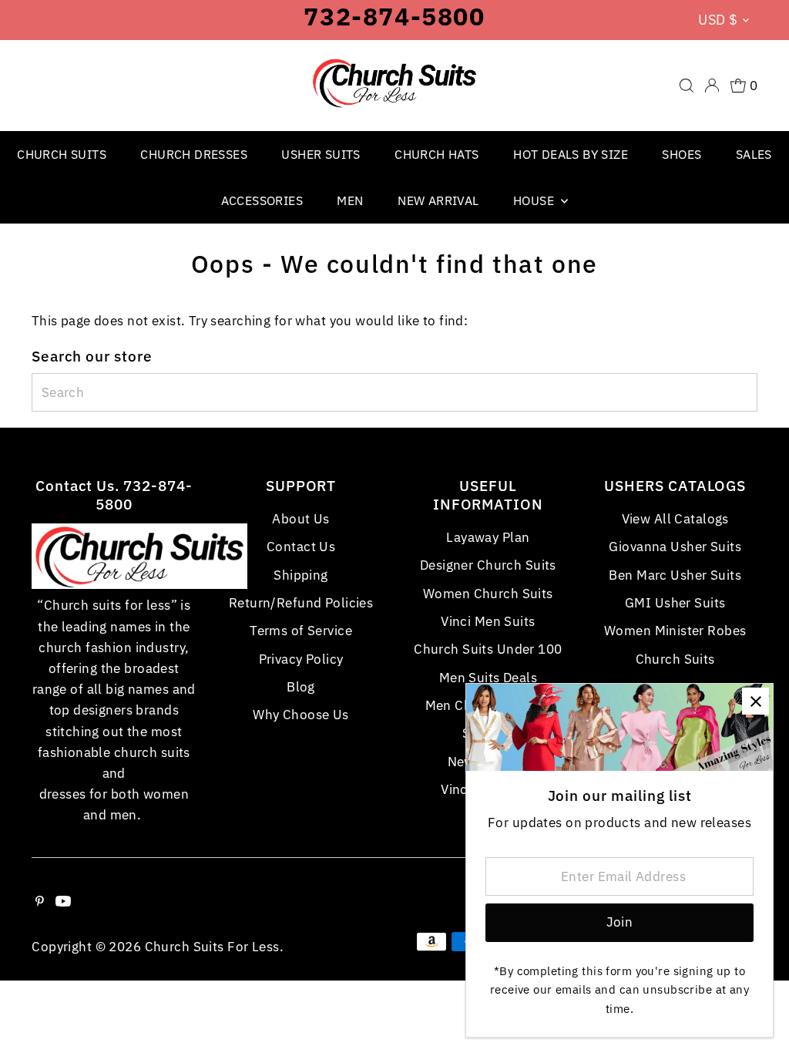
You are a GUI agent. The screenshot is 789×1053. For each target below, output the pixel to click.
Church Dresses (193, 154)
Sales (754, 154)
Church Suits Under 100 (488, 649)
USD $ (717, 20)
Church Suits (61, 154)
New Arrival (438, 200)
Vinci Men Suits (488, 621)
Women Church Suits (488, 593)
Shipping (300, 575)
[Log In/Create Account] (712, 86)
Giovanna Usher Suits (675, 546)
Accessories (262, 200)
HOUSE (535, 200)
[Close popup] (755, 701)
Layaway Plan (487, 537)
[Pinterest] (40, 901)
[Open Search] (686, 86)
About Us (300, 518)
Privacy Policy (301, 659)
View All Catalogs (675, 518)
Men (350, 200)
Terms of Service (301, 630)
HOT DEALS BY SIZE (570, 154)
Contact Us (301, 546)
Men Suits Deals (488, 677)
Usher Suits (320, 154)
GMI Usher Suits (675, 602)
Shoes (681, 154)
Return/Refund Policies (301, 602)
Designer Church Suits (488, 565)
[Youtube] (63, 901)
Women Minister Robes (675, 630)
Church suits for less (212, 946)
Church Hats (436, 154)
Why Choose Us (301, 714)
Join (619, 921)
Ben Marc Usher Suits (675, 575)
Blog (301, 686)
